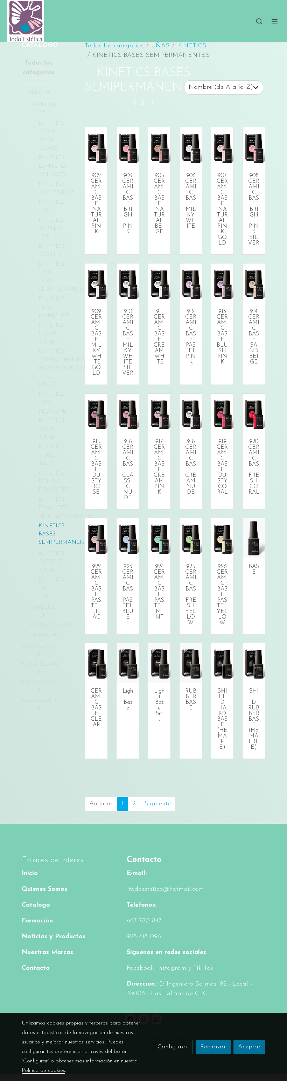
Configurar (173, 1047)
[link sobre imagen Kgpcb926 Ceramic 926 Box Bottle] (222, 538)
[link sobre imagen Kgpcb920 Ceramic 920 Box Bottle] (254, 413)
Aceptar (249, 1047)
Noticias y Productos (53, 937)
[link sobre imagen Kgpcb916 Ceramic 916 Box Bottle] (128, 413)
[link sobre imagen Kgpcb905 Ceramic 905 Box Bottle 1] (159, 147)
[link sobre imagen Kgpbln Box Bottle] (159, 663)
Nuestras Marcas (47, 952)
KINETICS (191, 46)
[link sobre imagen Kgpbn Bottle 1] (254, 538)
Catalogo (36, 905)
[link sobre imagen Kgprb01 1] (254, 663)
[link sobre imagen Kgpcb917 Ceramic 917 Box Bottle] (159, 413)
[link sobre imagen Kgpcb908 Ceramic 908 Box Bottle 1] (254, 147)
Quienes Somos (44, 889)
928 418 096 (144, 937)
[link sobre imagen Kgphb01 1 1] (222, 663)
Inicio (30, 873)
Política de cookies (43, 1070)
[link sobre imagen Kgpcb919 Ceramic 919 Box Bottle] (222, 413)
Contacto (36, 968)
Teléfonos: (141, 905)
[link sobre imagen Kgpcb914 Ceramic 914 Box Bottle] (254, 283)
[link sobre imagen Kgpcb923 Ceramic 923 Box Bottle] (128, 538)
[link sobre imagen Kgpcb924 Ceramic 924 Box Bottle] (159, 538)
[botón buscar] (259, 21)
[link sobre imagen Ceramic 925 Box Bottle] (191, 538)
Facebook (140, 968)
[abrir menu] (274, 21)
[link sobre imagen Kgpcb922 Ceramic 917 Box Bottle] (96, 538)
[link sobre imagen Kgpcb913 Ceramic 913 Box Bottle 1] (222, 283)
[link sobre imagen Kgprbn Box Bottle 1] (191, 663)
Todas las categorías (114, 46)
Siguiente (157, 804)
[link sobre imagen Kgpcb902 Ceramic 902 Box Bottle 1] (96, 147)
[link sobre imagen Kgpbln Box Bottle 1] (128, 663)
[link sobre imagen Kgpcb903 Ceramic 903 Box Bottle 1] (128, 147)
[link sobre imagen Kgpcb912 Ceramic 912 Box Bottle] (191, 283)
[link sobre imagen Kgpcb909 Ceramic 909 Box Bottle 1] (96, 283)
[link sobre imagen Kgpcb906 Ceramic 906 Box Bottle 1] (191, 147)
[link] (25, 21)
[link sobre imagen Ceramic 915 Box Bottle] (96, 413)
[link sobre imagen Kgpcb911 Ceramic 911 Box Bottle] (159, 283)
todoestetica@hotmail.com (165, 889)
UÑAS (160, 46)
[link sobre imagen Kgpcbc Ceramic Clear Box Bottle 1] (96, 663)
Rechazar (213, 1047)
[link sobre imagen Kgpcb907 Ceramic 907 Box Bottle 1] (222, 147)
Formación (37, 921)
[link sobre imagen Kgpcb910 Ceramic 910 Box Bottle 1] (128, 283)
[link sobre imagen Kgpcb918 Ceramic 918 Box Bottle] (191, 413)
